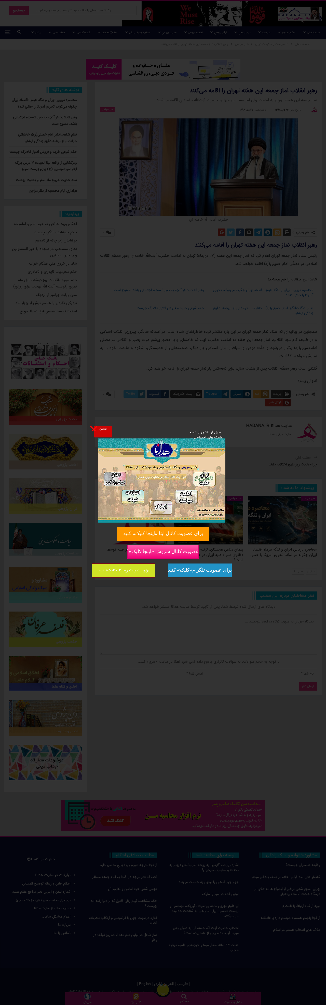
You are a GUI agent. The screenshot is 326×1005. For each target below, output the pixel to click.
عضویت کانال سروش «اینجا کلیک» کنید (162, 551)
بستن (103, 428)
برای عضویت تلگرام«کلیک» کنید (200, 570)
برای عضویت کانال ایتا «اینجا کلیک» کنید (163, 533)
